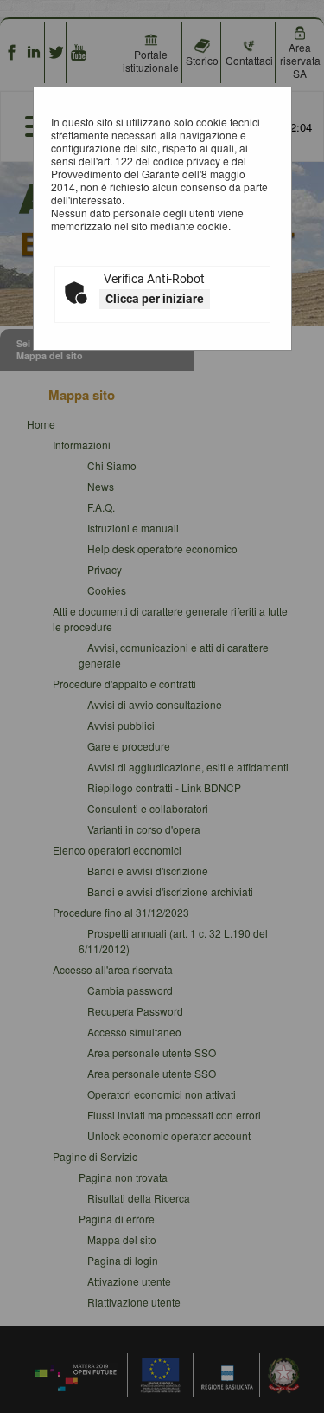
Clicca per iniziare (154, 299)
